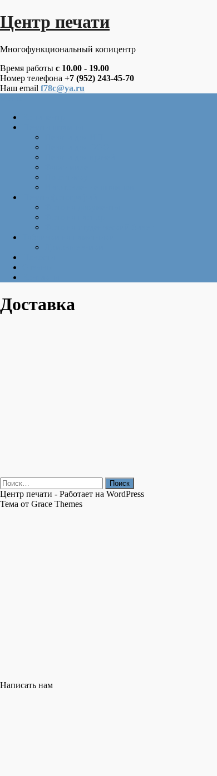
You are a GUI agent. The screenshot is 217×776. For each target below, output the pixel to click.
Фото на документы (82, 207)
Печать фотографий (59, 197)
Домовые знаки (74, 247)
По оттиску (66, 177)
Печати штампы (52, 127)
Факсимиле (66, 167)
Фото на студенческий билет (99, 227)
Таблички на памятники (68, 237)
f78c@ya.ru (63, 88)
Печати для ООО (77, 147)
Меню (11, 98)
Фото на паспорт (76, 217)
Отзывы (37, 267)
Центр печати (55, 22)
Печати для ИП (74, 137)
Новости (38, 257)
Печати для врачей (80, 157)
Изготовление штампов (89, 187)
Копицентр (43, 117)
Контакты (41, 277)
